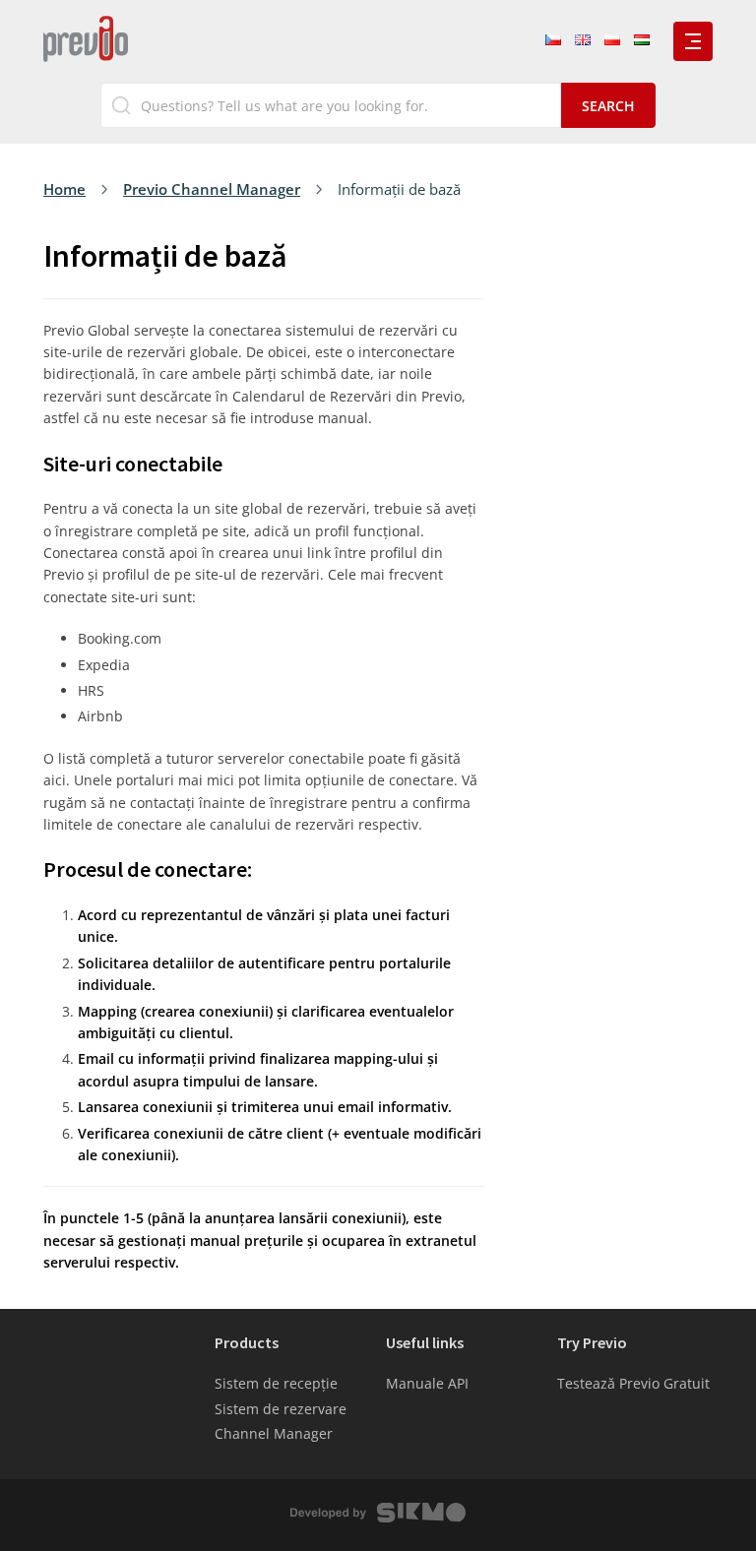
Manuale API (427, 1383)
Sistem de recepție (276, 1383)
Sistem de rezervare (280, 1408)
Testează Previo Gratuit (633, 1383)
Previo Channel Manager (211, 189)
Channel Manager (274, 1433)
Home (64, 189)
